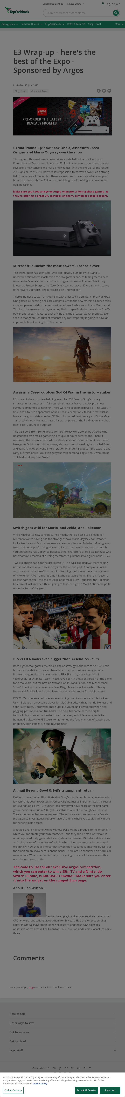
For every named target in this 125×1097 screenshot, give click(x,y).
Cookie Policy (40, 1083)
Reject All (110, 1090)
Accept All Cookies (86, 1090)
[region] (62, 1084)
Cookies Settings (13, 1090)
